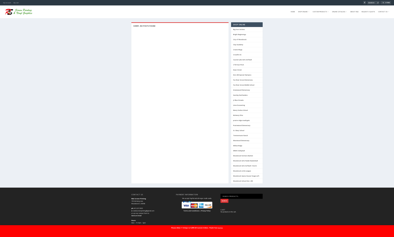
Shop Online (303, 12)
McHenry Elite (238, 115)
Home (293, 12)
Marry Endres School (240, 110)
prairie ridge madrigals (241, 120)
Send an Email (136, 216)
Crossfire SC (237, 55)
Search (224, 201)
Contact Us (382, 12)
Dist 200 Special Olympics (242, 75)
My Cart (16, 3)
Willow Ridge (237, 146)
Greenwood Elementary (241, 90)
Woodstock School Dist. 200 (243, 181)
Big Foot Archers (239, 29)
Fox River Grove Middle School (243, 85)
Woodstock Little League (242, 171)
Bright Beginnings (239, 34)
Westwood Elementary (241, 141)
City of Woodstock (239, 39)
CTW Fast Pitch (238, 65)
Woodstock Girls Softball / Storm (245, 166)
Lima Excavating (239, 105)
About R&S (354, 12)
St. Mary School (238, 130)
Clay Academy (238, 45)
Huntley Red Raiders (240, 95)
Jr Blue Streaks (238, 100)
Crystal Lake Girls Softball (242, 60)
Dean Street (237, 70)
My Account (7, 3)
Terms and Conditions (191, 211)
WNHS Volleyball (239, 151)
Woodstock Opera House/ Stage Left (246, 176)
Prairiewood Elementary (241, 125)
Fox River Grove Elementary (243, 80)
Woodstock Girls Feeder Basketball (245, 161)
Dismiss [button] (220, 228)
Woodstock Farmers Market (243, 156)
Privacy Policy (206, 211)
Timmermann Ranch (240, 135)
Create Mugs (237, 50)
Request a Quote (368, 12)
